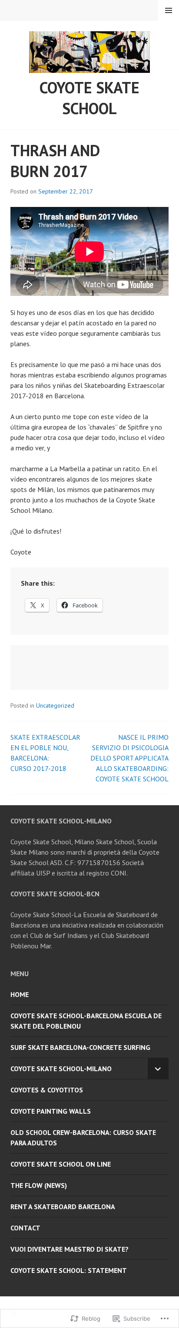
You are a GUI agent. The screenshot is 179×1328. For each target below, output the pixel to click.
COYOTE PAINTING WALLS (50, 1111)
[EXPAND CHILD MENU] (158, 1068)
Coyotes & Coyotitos (46, 1089)
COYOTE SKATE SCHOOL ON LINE (60, 1164)
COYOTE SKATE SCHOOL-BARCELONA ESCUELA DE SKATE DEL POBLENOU (86, 1020)
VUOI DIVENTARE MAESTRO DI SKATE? (69, 1249)
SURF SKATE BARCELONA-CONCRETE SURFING (80, 1047)
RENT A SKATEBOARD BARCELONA (62, 1206)
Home (19, 994)
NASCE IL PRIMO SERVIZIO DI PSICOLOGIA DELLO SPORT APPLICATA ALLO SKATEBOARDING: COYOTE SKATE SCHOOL (129, 758)
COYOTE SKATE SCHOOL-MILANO (61, 1068)
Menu (168, 10)
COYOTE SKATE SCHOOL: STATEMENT (68, 1270)
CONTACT (25, 1227)
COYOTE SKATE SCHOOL (89, 97)
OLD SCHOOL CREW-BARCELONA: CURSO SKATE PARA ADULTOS (83, 1137)
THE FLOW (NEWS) (38, 1185)
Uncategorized (55, 705)
